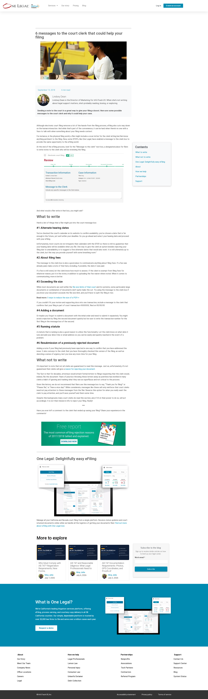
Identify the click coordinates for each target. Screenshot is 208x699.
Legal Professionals (76, 659)
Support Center (180, 663)
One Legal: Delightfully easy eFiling (150, 162)
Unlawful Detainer (75, 676)
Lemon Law (73, 663)
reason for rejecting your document (80, 369)
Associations (126, 663)
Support (138, 181)
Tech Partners (127, 668)
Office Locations (24, 672)
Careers (20, 676)
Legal (19, 681)
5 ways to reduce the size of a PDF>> (63, 298)
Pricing (76, 5)
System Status (180, 676)
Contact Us (178, 659)
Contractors (126, 672)
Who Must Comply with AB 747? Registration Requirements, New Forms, (50, 567)
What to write (141, 152)
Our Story (21, 659)
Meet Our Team (24, 663)
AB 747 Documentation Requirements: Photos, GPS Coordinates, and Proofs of (113, 567)
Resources (178, 668)
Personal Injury (74, 668)
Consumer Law (74, 672)
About (138, 167)
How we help (140, 171)
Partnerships (140, 176)
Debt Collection (74, 681)
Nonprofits (125, 659)
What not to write (142, 157)
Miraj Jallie (49, 575)
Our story (65, 5)
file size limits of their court (84, 287)
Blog (84, 5)
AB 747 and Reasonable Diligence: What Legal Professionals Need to (81, 566)
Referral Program (128, 676)
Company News (23, 668)
